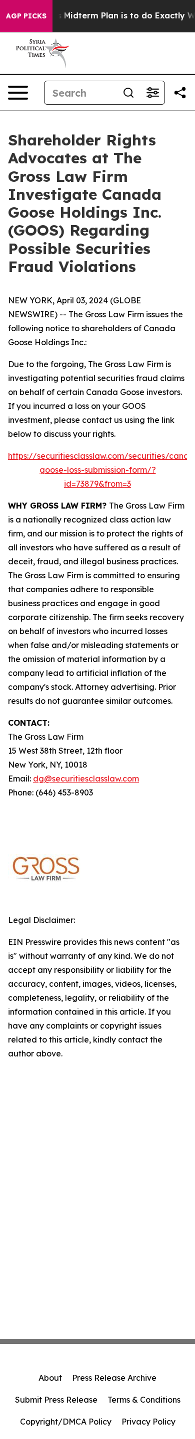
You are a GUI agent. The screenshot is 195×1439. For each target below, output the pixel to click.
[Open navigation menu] (18, 93)
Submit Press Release (56, 1400)
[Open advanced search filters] (152, 92)
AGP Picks (26, 15)
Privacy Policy (149, 1422)
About (50, 1378)
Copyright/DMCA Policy (66, 1422)
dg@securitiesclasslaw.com (86, 779)
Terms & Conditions (144, 1400)
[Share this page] (180, 93)
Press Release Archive (114, 1378)
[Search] (128, 92)
